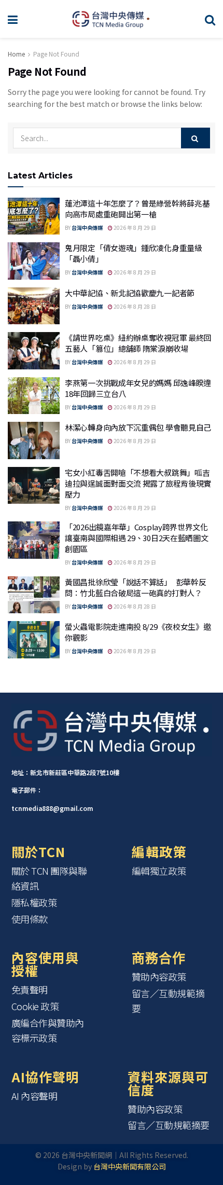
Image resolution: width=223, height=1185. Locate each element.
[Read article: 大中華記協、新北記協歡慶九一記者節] (34, 306)
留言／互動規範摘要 (168, 1000)
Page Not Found (56, 53)
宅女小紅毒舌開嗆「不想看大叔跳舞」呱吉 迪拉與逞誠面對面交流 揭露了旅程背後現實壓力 (138, 483)
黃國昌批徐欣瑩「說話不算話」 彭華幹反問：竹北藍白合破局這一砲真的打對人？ (135, 587)
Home (16, 53)
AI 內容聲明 (34, 1096)
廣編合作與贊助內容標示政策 (47, 1030)
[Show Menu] (13, 19)
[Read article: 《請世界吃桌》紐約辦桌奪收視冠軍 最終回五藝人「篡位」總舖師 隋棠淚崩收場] (34, 350)
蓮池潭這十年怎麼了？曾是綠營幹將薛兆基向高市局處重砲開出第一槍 (137, 208)
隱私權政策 (34, 902)
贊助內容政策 (159, 976)
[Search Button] (210, 19)
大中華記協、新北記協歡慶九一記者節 (129, 292)
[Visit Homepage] (111, 19)
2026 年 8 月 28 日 (134, 306)
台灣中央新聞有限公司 (129, 1166)
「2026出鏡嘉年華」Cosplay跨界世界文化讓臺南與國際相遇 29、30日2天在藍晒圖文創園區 (136, 537)
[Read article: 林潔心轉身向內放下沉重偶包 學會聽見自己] (34, 440)
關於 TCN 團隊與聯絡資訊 (49, 878)
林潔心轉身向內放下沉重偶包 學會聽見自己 (138, 427)
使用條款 (29, 919)
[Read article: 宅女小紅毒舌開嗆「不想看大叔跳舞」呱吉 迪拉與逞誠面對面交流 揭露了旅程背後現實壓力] (34, 485)
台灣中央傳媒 (87, 227)
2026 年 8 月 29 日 (134, 227)
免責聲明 (29, 989)
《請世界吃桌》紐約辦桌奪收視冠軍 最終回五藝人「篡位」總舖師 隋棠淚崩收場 (138, 343)
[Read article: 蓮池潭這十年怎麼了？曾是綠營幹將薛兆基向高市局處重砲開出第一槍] (34, 216)
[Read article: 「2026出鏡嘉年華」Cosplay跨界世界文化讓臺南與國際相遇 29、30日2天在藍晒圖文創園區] (34, 540)
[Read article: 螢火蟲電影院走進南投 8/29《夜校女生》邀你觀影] (34, 639)
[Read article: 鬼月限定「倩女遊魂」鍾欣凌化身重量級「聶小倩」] (34, 261)
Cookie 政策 (35, 1006)
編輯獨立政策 (159, 870)
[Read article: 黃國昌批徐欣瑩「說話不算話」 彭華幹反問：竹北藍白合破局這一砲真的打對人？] (34, 595)
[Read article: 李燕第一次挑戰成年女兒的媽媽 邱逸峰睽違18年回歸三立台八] (34, 396)
